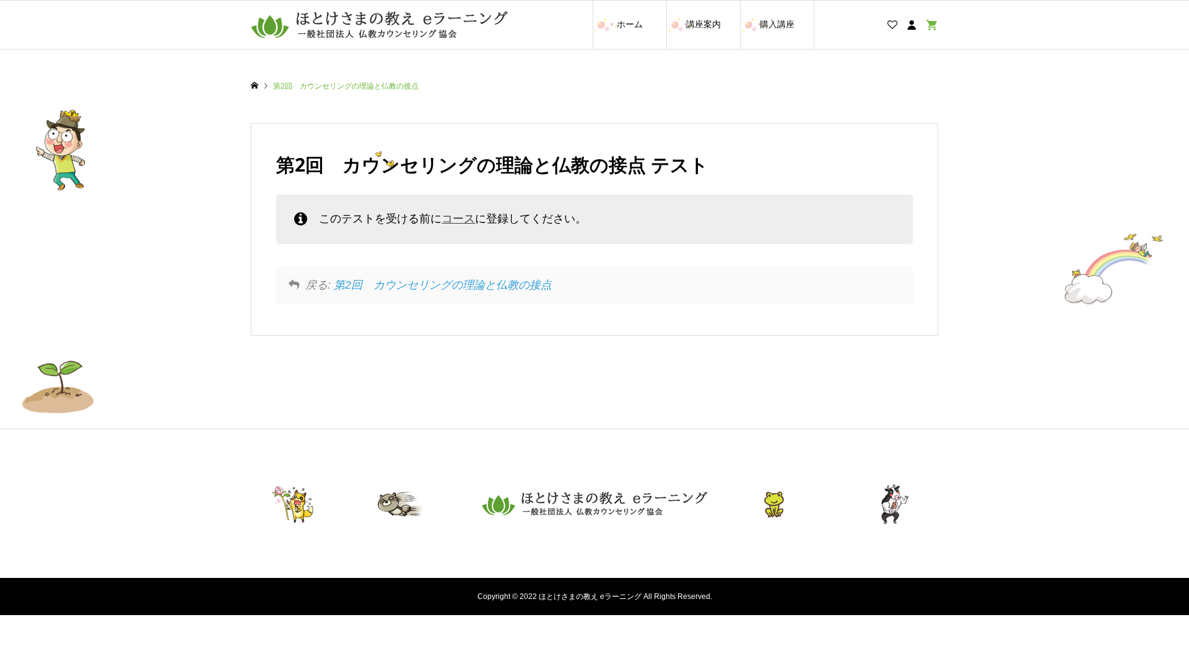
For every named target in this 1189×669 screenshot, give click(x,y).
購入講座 (777, 24)
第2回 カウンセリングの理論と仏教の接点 (443, 285)
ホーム (630, 24)
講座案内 (703, 24)
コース (458, 218)
